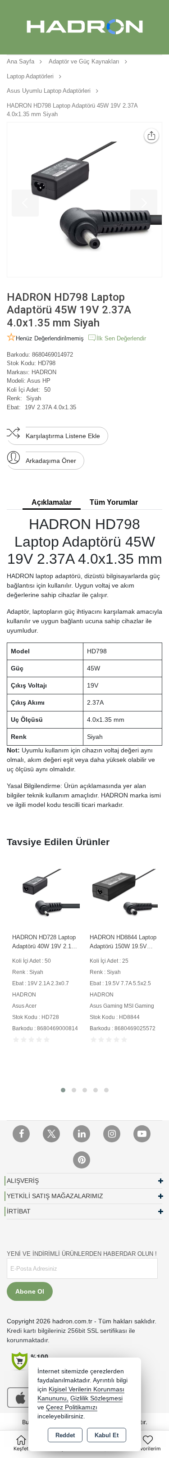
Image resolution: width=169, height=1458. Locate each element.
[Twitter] (51, 1134)
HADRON (44, 372)
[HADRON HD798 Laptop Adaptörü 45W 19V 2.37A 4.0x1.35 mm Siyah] (84, 199)
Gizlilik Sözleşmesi (96, 1398)
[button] (63, 1090)
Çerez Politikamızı (71, 1407)
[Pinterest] (81, 1160)
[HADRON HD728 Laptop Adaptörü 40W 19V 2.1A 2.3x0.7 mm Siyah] (46, 894)
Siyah (33, 398)
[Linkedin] (81, 1134)
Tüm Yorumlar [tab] (114, 502)
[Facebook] (21, 1134)
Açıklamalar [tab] (52, 502)
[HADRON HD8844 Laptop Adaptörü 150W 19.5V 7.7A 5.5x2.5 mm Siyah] (124, 894)
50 (47, 389)
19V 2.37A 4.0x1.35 (50, 407)
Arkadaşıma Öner (51, 460)
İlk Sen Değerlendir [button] (121, 338)
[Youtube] (142, 1134)
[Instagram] (112, 1134)
